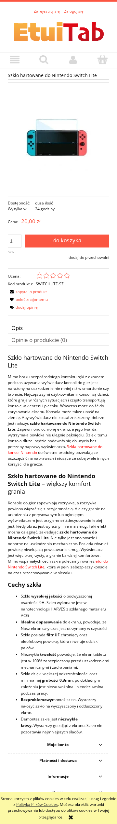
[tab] (58, 328)
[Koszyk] (102, 59)
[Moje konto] (73, 60)
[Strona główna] (58, 30)
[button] (14, 60)
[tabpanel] (58, 545)
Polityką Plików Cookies (37, 804)
